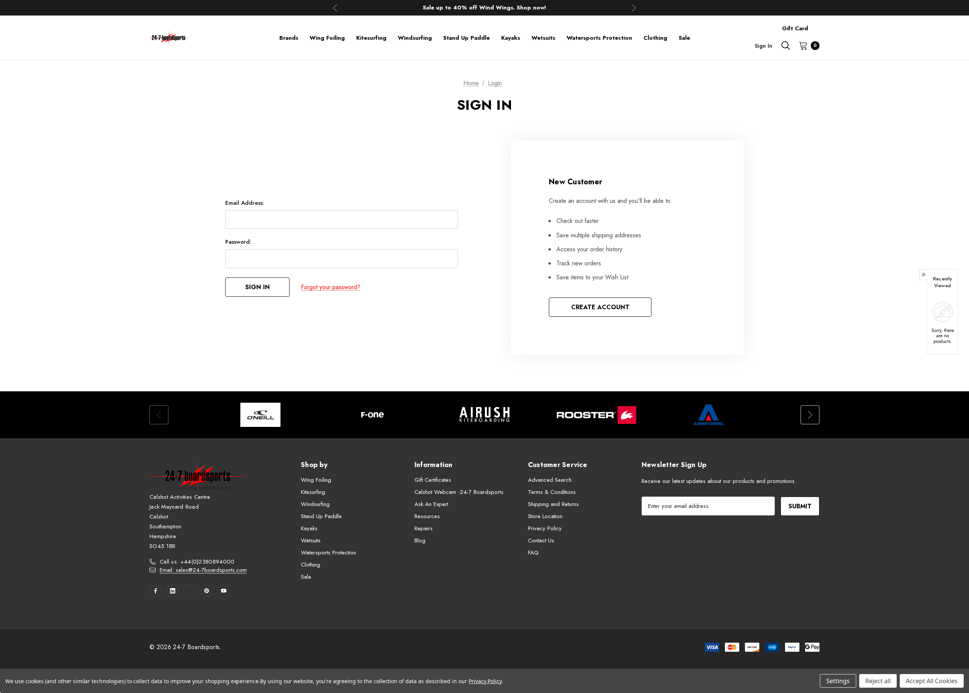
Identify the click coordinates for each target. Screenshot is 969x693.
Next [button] (634, 7)
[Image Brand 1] (260, 415)
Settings (838, 681)
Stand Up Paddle (321, 516)
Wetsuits (311, 540)
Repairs (423, 528)
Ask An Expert (431, 504)
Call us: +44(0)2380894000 (197, 562)
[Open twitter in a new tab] (190, 591)
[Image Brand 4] (596, 415)
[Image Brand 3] (484, 415)
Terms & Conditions (552, 492)
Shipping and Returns (553, 504)
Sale (306, 577)
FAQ (533, 552)
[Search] (785, 45)
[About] (819, 25)
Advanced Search (550, 480)
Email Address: (244, 203)
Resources (427, 516)
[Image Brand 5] (708, 415)
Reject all (878, 681)
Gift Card (795, 28)
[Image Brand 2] (372, 415)
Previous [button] (335, 7)
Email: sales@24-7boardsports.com (203, 570)
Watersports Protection (328, 552)
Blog (419, 540)
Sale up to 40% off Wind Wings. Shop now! (484, 7)
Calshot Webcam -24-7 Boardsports (458, 492)
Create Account (600, 307)
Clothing (310, 565)
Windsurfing (315, 504)
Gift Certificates (432, 480)
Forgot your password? (330, 287)
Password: (238, 242)
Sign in (763, 46)
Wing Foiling (316, 480)
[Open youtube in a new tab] (224, 591)
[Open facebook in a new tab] (156, 591)
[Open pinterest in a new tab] (207, 591)
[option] (260, 415)
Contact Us (541, 540)
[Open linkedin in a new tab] (173, 591)
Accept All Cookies (932, 681)
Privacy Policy (545, 528)
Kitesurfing (313, 492)
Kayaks (309, 528)
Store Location (545, 516)
